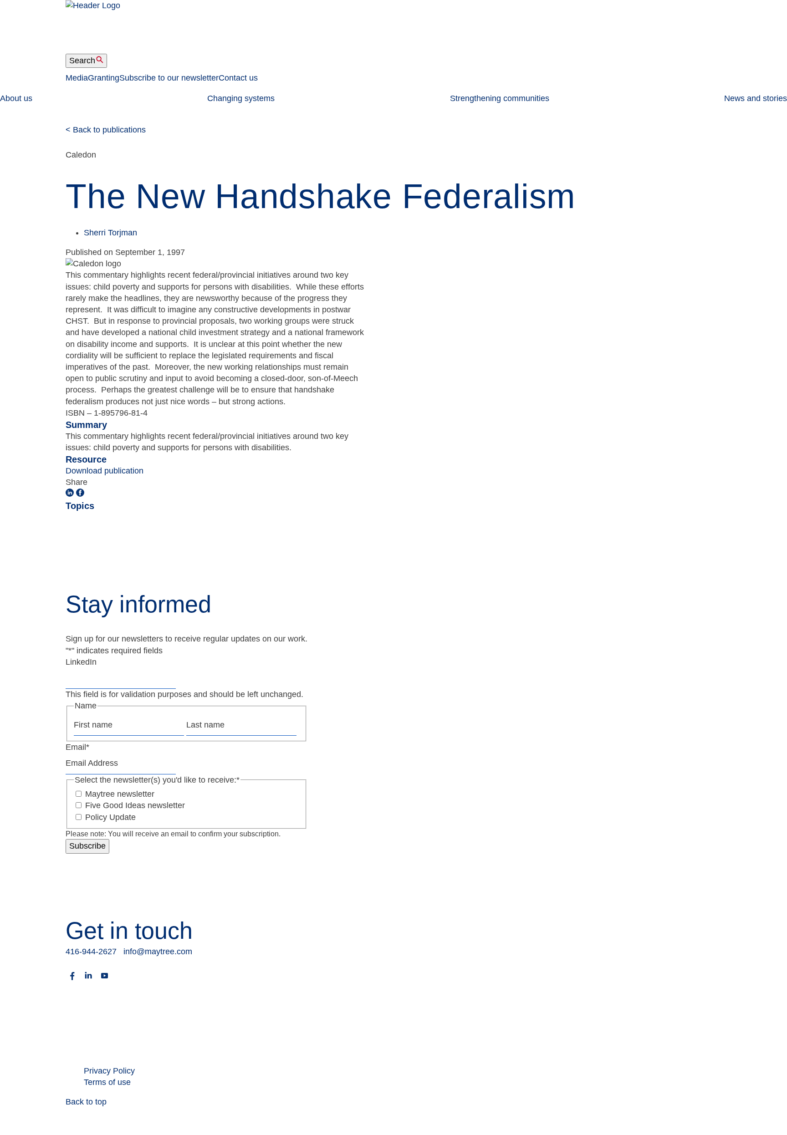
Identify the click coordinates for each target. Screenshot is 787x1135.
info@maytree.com (157, 951)
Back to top (86, 1101)
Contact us (238, 77)
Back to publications (106, 129)
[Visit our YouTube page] (104, 979)
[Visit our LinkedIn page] (88, 979)
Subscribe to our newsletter (169, 77)
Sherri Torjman (110, 232)
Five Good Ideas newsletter (135, 805)
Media (77, 77)
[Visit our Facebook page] (72, 979)
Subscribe (87, 845)
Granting (103, 77)
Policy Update (110, 817)
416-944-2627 (91, 951)
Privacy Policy (109, 1070)
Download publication (104, 470)
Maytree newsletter (119, 794)
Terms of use (107, 1082)
